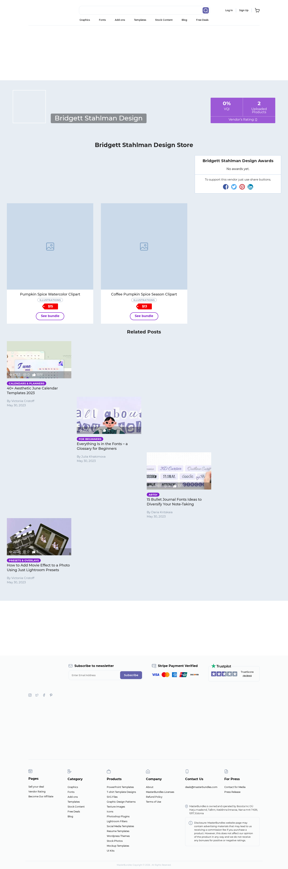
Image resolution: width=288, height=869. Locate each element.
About (149, 787)
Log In (229, 10)
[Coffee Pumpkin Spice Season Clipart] (144, 246)
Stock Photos (115, 840)
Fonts (102, 19)
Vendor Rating (36, 791)
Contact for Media (234, 787)
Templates (140, 19)
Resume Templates (118, 831)
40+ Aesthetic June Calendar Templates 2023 (32, 390)
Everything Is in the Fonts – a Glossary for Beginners (102, 446)
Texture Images (116, 806)
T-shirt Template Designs (121, 791)
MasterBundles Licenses (160, 791)
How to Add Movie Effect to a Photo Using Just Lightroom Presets (38, 567)
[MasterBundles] (41, 10)
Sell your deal (36, 786)
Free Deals (202, 19)
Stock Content (164, 19)
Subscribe (131, 675)
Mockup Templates (118, 845)
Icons (110, 811)
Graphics (85, 19)
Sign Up (243, 10)
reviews (247, 675)
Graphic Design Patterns (121, 801)
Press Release (232, 791)
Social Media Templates (120, 826)
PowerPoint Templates (120, 787)
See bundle (50, 316)
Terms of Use (153, 801)
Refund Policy (154, 796)
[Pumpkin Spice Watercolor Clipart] (50, 246)
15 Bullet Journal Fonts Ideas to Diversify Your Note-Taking (174, 501)
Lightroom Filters (117, 821)
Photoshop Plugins (118, 816)
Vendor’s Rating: (243, 119)
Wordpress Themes (118, 836)
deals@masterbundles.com (201, 787)
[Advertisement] (144, 52)
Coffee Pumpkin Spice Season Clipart (144, 294)
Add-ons (120, 19)
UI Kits (110, 850)
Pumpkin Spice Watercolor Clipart (50, 294)
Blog (184, 19)
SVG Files (112, 796)
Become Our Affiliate (40, 796)
